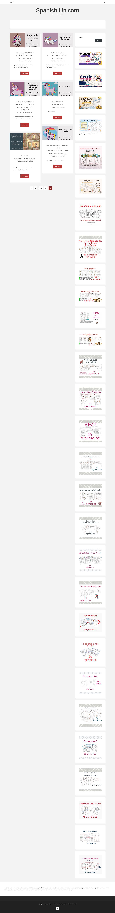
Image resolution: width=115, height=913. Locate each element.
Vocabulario (61, 52)
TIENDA (12, 2)
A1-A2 (54, 52)
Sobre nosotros (59, 101)
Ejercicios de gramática (27, 101)
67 (45, 188)
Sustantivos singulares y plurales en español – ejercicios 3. (25, 107)
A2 (56, 52)
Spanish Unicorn (57, 11)
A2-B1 (17, 52)
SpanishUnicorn (28, 61)
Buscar (98, 40)
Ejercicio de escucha (28, 52)
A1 (51, 52)
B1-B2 (21, 52)
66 (41, 188)
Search (81, 37)
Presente (26, 155)
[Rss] (57, 908)
